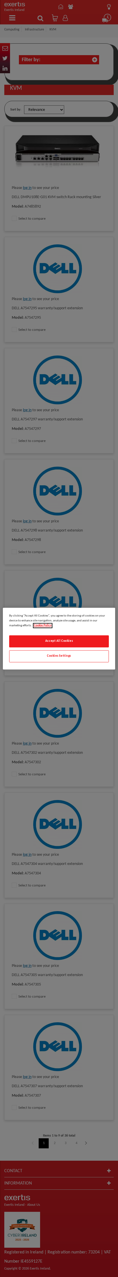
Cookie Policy (43, 625)
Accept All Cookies (59, 641)
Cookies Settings (59, 656)
